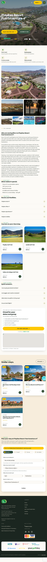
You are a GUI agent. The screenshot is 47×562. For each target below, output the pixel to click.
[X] (29, 532)
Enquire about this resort (8, 31)
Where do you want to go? (8, 472)
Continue (23, 488)
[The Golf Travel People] (3, 2)
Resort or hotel (8, 479)
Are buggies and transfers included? (10, 293)
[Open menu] (44, 2)
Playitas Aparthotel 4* (7, 212)
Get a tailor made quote (22, 328)
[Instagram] (32, 532)
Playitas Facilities (6, 217)
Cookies (26, 511)
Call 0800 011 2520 (24, 31)
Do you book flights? (7, 303)
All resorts (39, 361)
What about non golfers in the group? (11, 298)
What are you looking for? (8, 457)
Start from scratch (27, 448)
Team (25, 507)
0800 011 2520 (26, 331)
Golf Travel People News (29, 509)
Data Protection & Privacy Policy (8, 530)
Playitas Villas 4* (6, 206)
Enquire (37, 2)
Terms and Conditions (6, 526)
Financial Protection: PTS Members (8, 528)
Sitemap (26, 513)
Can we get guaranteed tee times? (10, 288)
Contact (26, 504)
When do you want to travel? (9, 465)
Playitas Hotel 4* (6, 201)
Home (25, 502)
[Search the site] (32, 2)
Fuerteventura (27, 52)
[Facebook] (25, 532)
